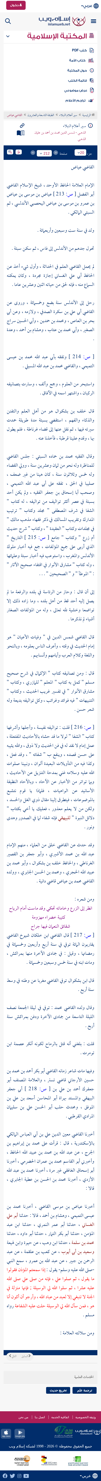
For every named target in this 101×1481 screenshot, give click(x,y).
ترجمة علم (84, 1390)
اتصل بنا (40, 1417)
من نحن (23, 1417)
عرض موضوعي (75, 90)
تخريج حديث (58, 1390)
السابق (24, 1356)
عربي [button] (87, 6)
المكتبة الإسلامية (58, 36)
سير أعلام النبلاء (68, 115)
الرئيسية (86, 115)
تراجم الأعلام (75, 100)
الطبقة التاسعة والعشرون (40, 115)
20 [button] (82, 153)
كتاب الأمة (77, 60)
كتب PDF (79, 50)
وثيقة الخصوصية (85, 1417)
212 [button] (47, 153)
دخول (14, 5)
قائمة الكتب (77, 80)
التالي (13, 1356)
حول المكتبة (77, 70)
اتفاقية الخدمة (60, 1417)
